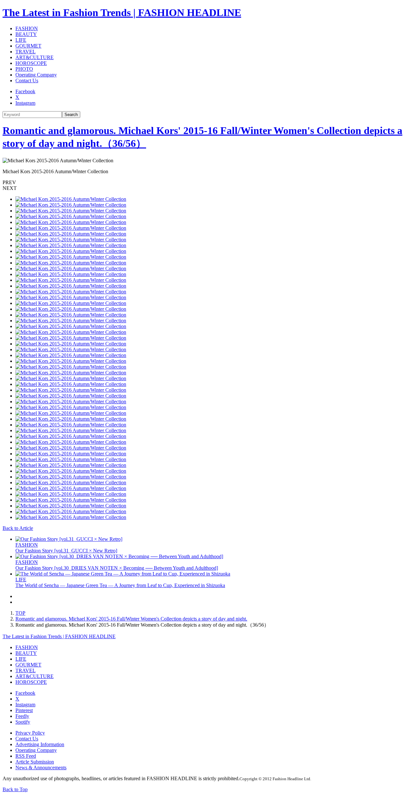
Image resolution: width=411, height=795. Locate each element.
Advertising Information (39, 744)
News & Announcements (40, 767)
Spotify (22, 722)
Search (71, 114)
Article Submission (34, 761)
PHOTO (24, 69)
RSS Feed (25, 756)
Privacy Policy (30, 733)
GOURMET (28, 46)
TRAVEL (25, 51)
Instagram (25, 103)
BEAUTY (26, 34)
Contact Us (26, 80)
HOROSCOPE (31, 63)
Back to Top (15, 789)
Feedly (22, 716)
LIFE (20, 40)
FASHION (26, 28)
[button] (205, 182)
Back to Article (18, 528)
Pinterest (24, 710)
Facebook (25, 91)
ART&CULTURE (34, 57)
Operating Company (36, 74)
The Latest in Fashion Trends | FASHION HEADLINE (122, 12)
